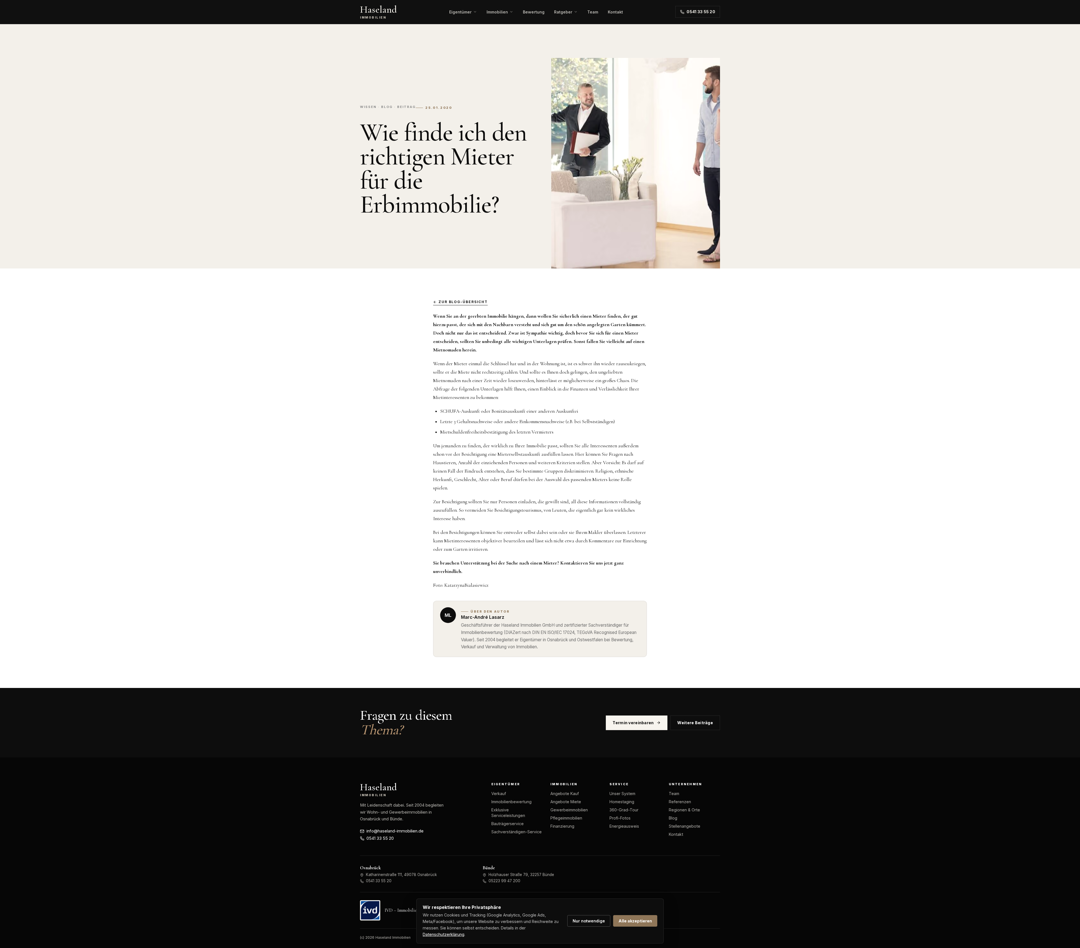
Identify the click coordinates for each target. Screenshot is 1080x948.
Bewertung (533, 12)
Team (592, 12)
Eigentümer (460, 12)
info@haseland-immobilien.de (395, 831)
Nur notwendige (589, 920)
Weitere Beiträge (695, 722)
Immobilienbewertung (511, 801)
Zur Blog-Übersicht (463, 302)
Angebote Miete (565, 801)
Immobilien (497, 12)
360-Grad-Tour (623, 809)
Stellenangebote (684, 826)
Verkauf (498, 793)
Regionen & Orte (684, 809)
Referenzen (680, 801)
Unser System (622, 793)
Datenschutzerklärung (443, 934)
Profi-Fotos (620, 818)
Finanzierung (562, 826)
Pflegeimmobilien (566, 818)
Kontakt (615, 12)
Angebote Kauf (564, 793)
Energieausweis (624, 826)
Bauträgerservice (507, 823)
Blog (673, 818)
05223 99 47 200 (504, 881)
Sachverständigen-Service (516, 831)
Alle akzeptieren (635, 920)
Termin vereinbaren (633, 722)
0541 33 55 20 (701, 12)
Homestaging (621, 801)
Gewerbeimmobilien (569, 809)
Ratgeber (563, 12)
